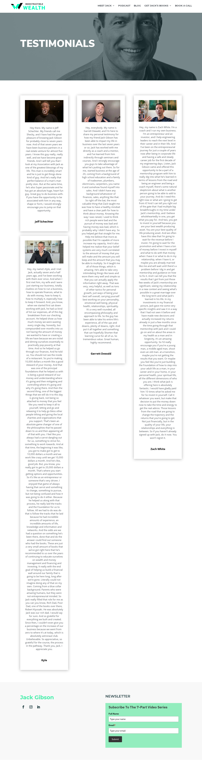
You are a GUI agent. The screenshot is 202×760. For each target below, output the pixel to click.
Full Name (114, 713)
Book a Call (183, 5)
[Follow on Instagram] (31, 707)
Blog (137, 5)
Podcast (124, 5)
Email (112, 725)
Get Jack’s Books (156, 5)
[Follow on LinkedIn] (38, 707)
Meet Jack (105, 5)
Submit (115, 739)
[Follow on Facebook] (23, 707)
